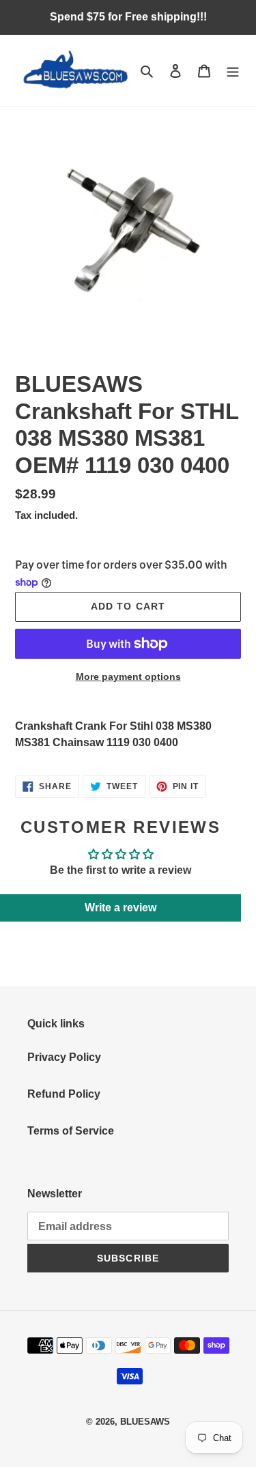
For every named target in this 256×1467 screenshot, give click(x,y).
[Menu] (232, 70)
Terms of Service (70, 1131)
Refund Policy (63, 1094)
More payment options (128, 676)
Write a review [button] (120, 907)
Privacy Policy (64, 1057)
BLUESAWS (145, 1421)
